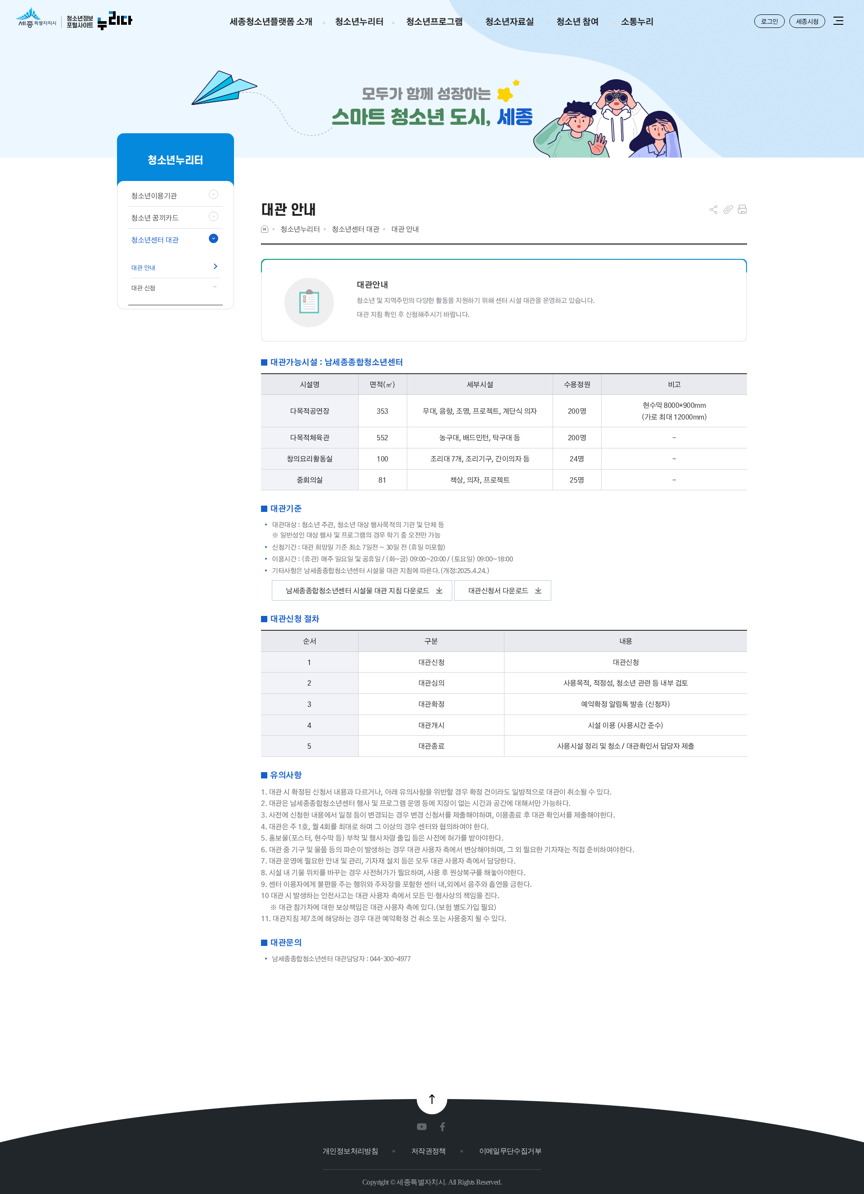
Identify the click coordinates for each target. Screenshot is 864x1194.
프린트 (742, 209)
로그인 (769, 21)
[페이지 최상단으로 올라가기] (432, 1099)
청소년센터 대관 (355, 229)
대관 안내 (405, 229)
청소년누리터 (300, 229)
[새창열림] (424, 1127)
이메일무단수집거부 (510, 1151)
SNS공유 (713, 209)
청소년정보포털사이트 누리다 (74, 19)
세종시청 (807, 21)
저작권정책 (428, 1151)
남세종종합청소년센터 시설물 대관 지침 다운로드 (357, 590)
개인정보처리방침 (350, 1151)
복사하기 (728, 209)
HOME (264, 229)
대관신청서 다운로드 (498, 590)
